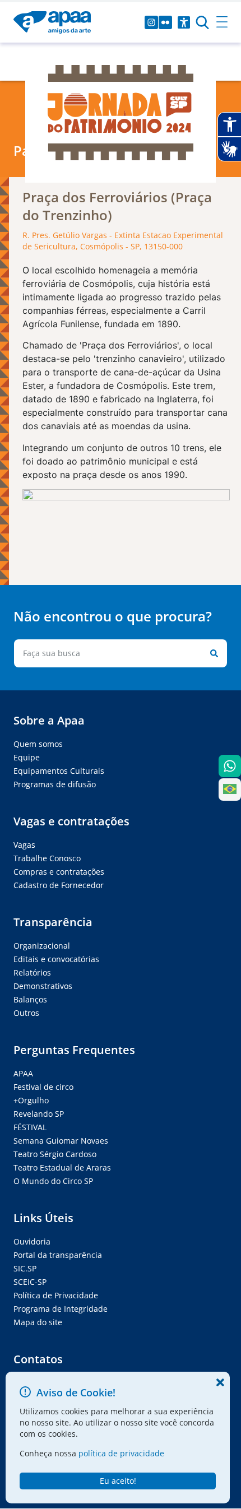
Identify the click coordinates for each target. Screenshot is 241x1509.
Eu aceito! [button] (118, 1480)
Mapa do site (37, 1322)
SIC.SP (24, 1268)
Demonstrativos (42, 986)
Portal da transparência (57, 1255)
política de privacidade (121, 1453)
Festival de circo (43, 1086)
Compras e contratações (58, 871)
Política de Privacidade (55, 1295)
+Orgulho (31, 1100)
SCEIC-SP (30, 1281)
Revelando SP (38, 1113)
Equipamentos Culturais (58, 770)
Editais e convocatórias (56, 959)
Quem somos (38, 744)
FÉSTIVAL (30, 1127)
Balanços (30, 999)
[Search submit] (212, 653)
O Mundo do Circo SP (53, 1181)
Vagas (24, 844)
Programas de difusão (54, 784)
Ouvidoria (31, 1241)
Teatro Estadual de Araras (62, 1167)
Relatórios (32, 972)
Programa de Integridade (60, 1308)
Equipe (26, 757)
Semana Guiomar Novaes (60, 1140)
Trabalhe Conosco (47, 858)
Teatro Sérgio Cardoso (54, 1154)
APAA (23, 1073)
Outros (26, 1012)
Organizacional (41, 945)
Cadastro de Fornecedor (58, 885)
